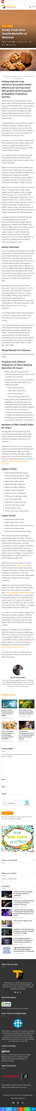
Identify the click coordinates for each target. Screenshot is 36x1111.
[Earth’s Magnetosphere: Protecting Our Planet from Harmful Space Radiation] (7, 941)
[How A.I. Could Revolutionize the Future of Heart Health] (9, 704)
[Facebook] (16, 992)
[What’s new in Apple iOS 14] (7, 923)
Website (4, 794)
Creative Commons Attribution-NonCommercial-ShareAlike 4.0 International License (15, 1059)
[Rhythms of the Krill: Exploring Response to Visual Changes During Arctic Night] (7, 932)
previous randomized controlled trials (17, 593)
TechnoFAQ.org (9, 1039)
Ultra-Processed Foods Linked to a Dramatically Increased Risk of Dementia (8, 735)
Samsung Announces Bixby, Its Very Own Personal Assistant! (23, 893)
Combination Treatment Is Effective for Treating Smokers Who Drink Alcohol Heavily (26, 735)
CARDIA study (21, 565)
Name (4, 779)
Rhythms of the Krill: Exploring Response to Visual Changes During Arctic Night (24, 931)
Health (4, 26)
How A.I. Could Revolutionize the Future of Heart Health (8, 713)
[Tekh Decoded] (9, 6)
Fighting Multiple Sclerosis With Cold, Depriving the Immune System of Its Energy (24, 949)
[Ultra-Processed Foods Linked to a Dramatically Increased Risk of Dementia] (9, 725)
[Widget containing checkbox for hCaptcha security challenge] (16, 803)
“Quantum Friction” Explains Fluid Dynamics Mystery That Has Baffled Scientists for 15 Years (24, 912)
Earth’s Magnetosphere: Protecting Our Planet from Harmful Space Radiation (23, 940)
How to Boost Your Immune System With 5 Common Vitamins (26, 712)
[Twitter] (18, 992)
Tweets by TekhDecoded (9, 879)
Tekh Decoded (13, 1055)
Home (5, 12)
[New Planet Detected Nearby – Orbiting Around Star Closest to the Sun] (7, 903)
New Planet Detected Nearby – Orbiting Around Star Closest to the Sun (24, 902)
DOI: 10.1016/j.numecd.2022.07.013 (13, 647)
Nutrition (10, 12)
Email (4, 786)
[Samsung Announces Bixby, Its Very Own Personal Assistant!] (7, 894)
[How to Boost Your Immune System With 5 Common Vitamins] (27, 704)
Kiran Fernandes (8, 42)
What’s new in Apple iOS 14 (23, 921)
